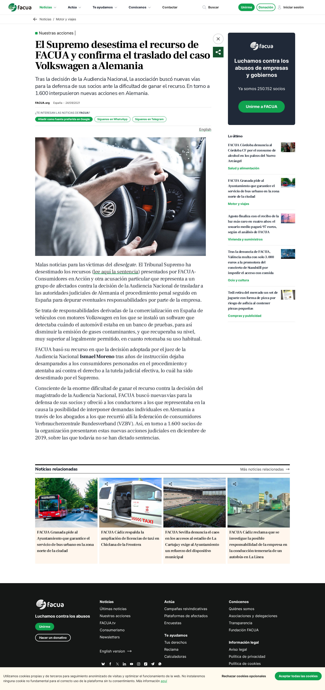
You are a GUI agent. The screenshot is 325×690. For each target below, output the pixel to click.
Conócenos (137, 7)
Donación (266, 7)
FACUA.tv (108, 623)
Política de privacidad (247, 656)
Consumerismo (112, 630)
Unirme (246, 7)
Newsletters (110, 637)
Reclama (171, 649)
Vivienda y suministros (245, 239)
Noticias (46, 7)
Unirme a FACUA (261, 106)
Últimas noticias (113, 609)
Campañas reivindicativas (185, 609)
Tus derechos (175, 642)
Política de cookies (245, 663)
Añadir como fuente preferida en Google (64, 119)
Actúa (72, 7)
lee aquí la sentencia (116, 271)
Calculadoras (175, 656)
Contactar (170, 7)
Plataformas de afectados (186, 616)
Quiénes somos (241, 609)
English (205, 129)
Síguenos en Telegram (149, 119)
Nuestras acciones (115, 616)
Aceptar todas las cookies (298, 676)
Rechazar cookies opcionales (244, 676)
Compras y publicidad (244, 316)
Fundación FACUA (244, 630)
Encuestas (172, 623)
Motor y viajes (238, 204)
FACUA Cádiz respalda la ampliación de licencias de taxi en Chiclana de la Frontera (130, 538)
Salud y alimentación (243, 168)
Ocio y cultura (238, 280)
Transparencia (240, 623)
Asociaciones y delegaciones (253, 616)
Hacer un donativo (53, 637)
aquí (164, 681)
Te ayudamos (103, 7)
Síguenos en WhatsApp (112, 119)
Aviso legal (238, 649)
